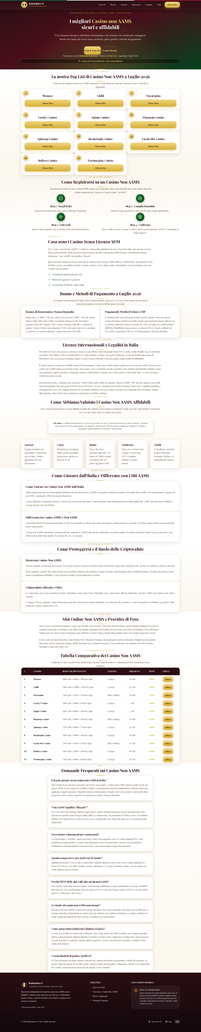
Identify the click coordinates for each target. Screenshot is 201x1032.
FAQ (159, 4)
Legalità (148, 4)
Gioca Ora (172, 4)
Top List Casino (99, 987)
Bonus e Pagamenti (100, 996)
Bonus (113, 4)
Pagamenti (136, 4)
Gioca (168, 679)
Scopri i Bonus (110, 50)
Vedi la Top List (92, 50)
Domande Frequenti (100, 1000)
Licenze (124, 4)
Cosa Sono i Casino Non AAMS (105, 991)
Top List (102, 4)
